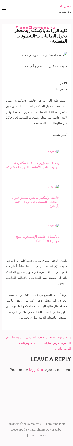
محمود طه (60, 89)
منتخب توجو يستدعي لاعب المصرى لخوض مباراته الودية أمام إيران (54, 342)
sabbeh (24, 27)
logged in (36, 370)
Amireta (65, 6)
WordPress (39, 435)
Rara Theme (38, 429)
